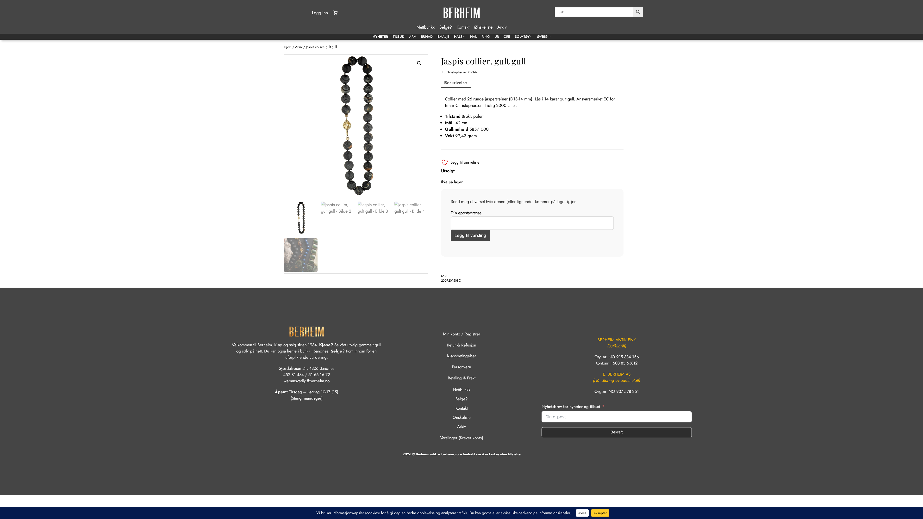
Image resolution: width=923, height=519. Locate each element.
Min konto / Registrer (461, 334)
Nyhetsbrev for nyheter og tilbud (571, 406)
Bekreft (617, 432)
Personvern (461, 367)
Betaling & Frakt (461, 378)
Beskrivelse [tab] (455, 83)
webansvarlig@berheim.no (307, 381)
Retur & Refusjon (461, 345)
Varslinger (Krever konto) (461, 438)
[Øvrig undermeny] (549, 36)
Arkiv (298, 46)
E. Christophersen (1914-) (460, 72)
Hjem (288, 46)
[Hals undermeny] (464, 36)
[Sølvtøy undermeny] (531, 36)
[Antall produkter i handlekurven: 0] (335, 12)
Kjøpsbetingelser (461, 356)
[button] (419, 63)
